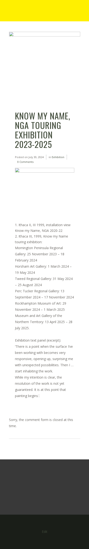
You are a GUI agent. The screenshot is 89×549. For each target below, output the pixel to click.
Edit (44, 531)
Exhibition (58, 157)
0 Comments (25, 162)
